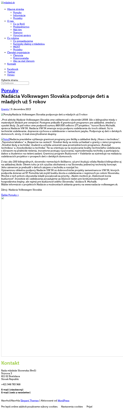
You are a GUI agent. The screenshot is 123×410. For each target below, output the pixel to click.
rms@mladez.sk (32, 389)
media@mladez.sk (41, 392)
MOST (16, 46)
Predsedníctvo (21, 26)
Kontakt (11, 63)
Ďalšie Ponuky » (10, 195)
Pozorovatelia (21, 58)
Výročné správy (22, 35)
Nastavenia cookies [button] (72, 406)
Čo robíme (13, 38)
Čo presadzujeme (23, 41)
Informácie (19, 15)
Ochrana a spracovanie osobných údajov (24, 395)
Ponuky (17, 12)
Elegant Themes (30, 400)
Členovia (18, 55)
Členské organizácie (18, 52)
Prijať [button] (89, 406)
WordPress (63, 400)
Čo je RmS (19, 24)
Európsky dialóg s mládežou (29, 44)
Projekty (17, 18)
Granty (5, 109)
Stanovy (17, 32)
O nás (10, 21)
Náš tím (17, 29)
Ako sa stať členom (23, 61)
